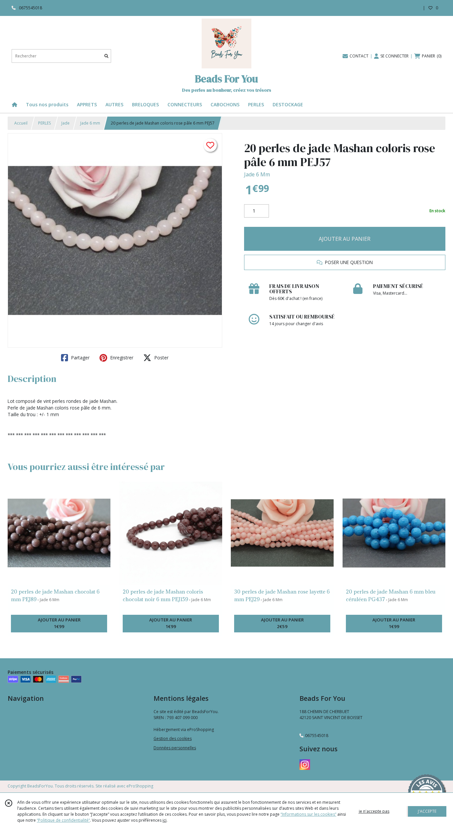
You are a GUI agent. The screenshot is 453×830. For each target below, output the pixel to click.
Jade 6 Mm (257, 174)
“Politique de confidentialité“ (63, 820)
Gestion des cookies (173, 738)
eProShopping (139, 786)
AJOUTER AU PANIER (344, 238)
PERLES (44, 123)
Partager (80, 357)
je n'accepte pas (374, 811)
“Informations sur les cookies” (308, 814)
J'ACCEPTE (427, 811)
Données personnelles (175, 748)
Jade (65, 123)
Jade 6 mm (90, 123)
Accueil (21, 123)
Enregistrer (121, 357)
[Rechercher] (106, 55)
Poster (160, 357)
